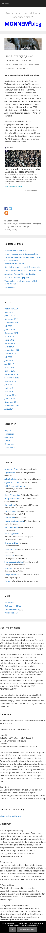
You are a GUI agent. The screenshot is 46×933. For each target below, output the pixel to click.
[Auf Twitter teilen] (10, 208)
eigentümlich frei (12, 482)
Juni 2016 (8, 388)
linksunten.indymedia (14, 521)
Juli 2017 (8, 357)
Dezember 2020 (11, 308)
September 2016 (11, 377)
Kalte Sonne (9, 517)
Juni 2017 (8, 360)
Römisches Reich (23, 223)
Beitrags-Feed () (12, 606)
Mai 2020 (8, 312)
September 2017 (11, 350)
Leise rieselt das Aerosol (15, 250)
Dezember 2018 (11, 333)
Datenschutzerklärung (26, 930)
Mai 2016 (8, 391)
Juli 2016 (8, 384)
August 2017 (10, 353)
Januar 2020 (9, 315)
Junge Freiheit (10, 511)
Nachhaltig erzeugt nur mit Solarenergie (22, 267)
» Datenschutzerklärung (10, 816)
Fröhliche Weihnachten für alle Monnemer (23, 270)
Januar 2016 (9, 398)
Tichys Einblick (11, 574)
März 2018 (9, 340)
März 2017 (9, 367)
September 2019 (11, 322)
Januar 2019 (9, 329)
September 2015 (11, 405)
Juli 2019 (8, 326)
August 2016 (10, 381)
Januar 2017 (9, 371)
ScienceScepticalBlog (13, 562)
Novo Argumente (11, 533)
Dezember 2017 (11, 343)
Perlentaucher (10, 549)
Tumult (7, 581)
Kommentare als (13, 609)
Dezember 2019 (11, 319)
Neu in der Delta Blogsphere (16, 277)
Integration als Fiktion (14, 263)
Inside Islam (9, 287)
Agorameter (9, 472)
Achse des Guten (11, 469)
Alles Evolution (11, 479)
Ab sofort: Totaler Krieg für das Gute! (20, 274)
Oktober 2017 (10, 346)
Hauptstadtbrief (11, 498)
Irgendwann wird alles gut (18, 226)
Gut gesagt (9, 444)
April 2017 (9, 364)
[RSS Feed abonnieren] (6, 213)
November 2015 (11, 402)
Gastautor (8, 437)
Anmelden (9, 602)
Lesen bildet (12, 220)
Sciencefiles (9, 555)
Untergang (36, 223)
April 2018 (9, 336)
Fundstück (9, 434)
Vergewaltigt (12, 229)
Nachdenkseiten (11, 527)
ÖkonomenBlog (11, 543)
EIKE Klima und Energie (14, 486)
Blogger (7, 430)
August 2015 (10, 409)
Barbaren (11, 223)
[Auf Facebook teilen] (6, 208)
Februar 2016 (10, 395)
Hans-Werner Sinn (12, 495)
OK (13, 930)
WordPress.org (11, 612)
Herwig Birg (9, 505)
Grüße (7, 440)
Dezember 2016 (11, 374)
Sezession (8, 568)
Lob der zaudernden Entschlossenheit (21, 254)
